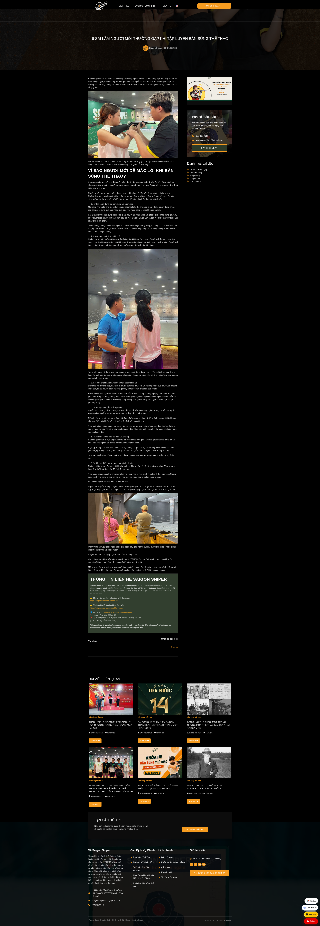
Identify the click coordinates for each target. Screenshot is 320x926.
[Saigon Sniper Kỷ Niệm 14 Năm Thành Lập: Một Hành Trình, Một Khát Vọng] (160, 697)
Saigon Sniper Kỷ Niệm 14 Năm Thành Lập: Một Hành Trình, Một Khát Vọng (158, 723)
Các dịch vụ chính (144, 6)
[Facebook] (191, 862)
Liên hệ (167, 6)
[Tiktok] (195, 862)
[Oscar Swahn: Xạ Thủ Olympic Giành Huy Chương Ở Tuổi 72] (209, 760)
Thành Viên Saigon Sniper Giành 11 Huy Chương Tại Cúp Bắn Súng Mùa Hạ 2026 (110, 723)
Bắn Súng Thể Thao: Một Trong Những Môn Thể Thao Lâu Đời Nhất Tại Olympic (208, 723)
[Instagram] (204, 862)
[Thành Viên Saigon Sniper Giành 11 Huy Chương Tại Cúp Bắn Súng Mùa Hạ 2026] (111, 697)
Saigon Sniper (97, 731)
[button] (160, 925)
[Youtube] (200, 862)
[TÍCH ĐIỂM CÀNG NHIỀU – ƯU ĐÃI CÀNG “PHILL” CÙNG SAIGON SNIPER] (209, 87)
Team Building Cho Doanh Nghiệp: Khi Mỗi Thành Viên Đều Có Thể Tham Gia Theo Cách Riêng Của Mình (111, 786)
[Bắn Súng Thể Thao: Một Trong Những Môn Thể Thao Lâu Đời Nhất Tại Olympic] (209, 697)
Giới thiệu (124, 6)
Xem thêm (94, 739)
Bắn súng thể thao (96, 715)
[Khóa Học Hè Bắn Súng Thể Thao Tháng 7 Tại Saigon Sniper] (160, 760)
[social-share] (171, 645)
